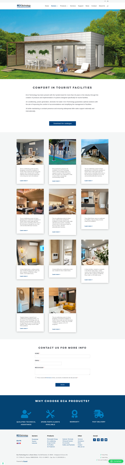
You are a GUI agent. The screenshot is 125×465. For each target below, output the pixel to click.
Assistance (81, 441)
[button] (116, 461)
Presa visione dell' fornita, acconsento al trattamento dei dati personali (57, 377)
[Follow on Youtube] (106, 439)
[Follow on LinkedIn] (102, 439)
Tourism (34, 441)
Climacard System (67, 441)
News (87, 6)
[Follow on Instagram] (98, 439)
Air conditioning (51, 441)
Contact (94, 6)
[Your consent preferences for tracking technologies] (3, 463)
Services (73, 6)
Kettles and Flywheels (68, 445)
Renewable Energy (52, 439)
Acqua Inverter (51, 443)
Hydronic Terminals (67, 439)
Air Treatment (51, 446)
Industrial (34, 443)
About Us (102, 6)
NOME (37, 353)
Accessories (65, 443)
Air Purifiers (50, 445)
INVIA (63, 385)
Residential (35, 439)
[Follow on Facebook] (94, 439)
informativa (49, 377)
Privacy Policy (104, 454)
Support (80, 6)
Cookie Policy (105, 457)
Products (63, 6)
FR (20, 441)
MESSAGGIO (39, 367)
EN (18, 441)
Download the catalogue (62, 123)
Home (47, 6)
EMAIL (37, 360)
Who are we (81, 446)
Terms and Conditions (103, 460)
